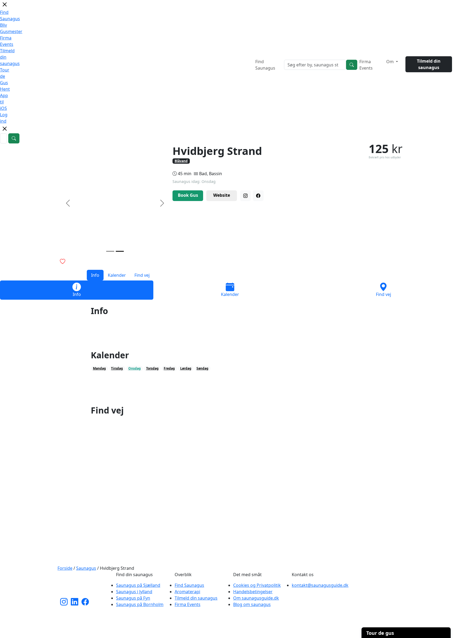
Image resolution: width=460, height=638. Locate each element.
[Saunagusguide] (84, 584)
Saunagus (86, 568)
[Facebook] (258, 195)
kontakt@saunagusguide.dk (320, 585)
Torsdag (152, 368)
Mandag (99, 368)
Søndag (202, 368)
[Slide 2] (120, 251)
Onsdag (134, 368)
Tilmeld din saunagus (429, 64)
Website (221, 195)
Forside (65, 568)
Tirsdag (117, 368)
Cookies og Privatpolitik (257, 585)
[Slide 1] (110, 251)
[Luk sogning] (4, 131)
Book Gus (188, 195)
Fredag (169, 368)
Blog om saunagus (252, 604)
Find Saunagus (265, 65)
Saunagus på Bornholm (139, 604)
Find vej (142, 275)
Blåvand (181, 161)
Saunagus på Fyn (133, 598)
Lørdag (185, 368)
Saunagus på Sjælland (138, 585)
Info (95, 275)
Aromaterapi (187, 592)
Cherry (259, 631)
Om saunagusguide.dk (256, 598)
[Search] (351, 65)
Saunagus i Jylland (134, 592)
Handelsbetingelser (253, 592)
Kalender (117, 275)
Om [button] (390, 62)
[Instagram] (245, 195)
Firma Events (366, 65)
